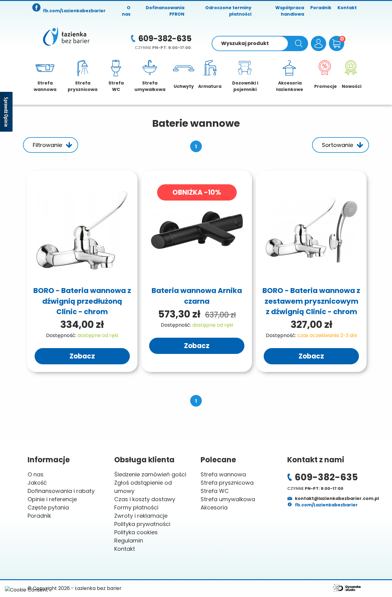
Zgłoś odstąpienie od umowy (143, 487)
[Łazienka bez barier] (66, 36)
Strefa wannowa (223, 474)
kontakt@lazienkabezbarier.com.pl (336, 498)
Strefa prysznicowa (227, 482)
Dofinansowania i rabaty (61, 491)
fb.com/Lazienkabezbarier (326, 505)
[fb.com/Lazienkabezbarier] (36, 8)
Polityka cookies (136, 532)
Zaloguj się (318, 43)
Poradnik (320, 8)
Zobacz (82, 356)
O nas (126, 11)
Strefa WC (215, 491)
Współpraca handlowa (289, 11)
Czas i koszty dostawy (144, 499)
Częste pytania (48, 507)
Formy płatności (136, 507)
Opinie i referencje (52, 499)
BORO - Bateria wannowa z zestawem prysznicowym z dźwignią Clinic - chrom (311, 301)
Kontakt (347, 8)
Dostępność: (61, 335)
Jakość (37, 482)
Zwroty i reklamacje (141, 516)
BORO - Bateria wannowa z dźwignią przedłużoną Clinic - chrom (82, 301)
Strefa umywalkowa (228, 499)
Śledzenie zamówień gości (150, 474)
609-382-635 (165, 38)
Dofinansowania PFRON (165, 11)
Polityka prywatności (142, 524)
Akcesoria (214, 507)
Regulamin (128, 540)
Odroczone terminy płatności (228, 11)
